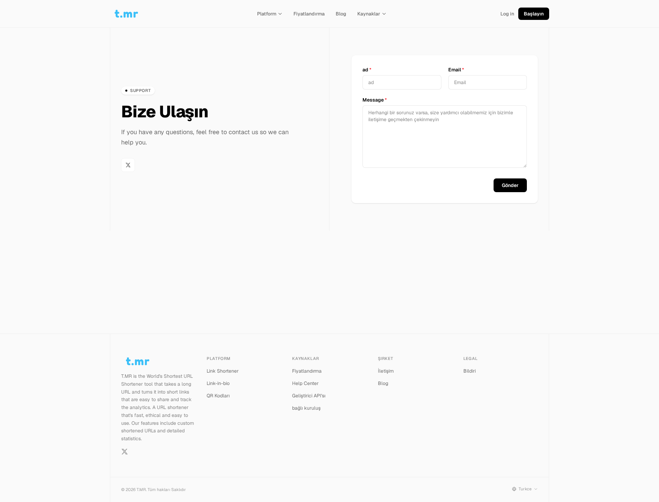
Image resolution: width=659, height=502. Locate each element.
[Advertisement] (329, 282)
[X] (128, 165)
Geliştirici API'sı (308, 396)
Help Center (305, 383)
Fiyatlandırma (309, 14)
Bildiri (469, 371)
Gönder (510, 185)
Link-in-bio (218, 383)
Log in (507, 14)
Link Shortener (223, 371)
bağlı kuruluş (306, 408)
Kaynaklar (368, 14)
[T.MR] (126, 13)
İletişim (386, 371)
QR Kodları (218, 396)
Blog (341, 14)
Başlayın (534, 14)
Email (456, 70)
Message (374, 100)
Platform (266, 14)
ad (366, 70)
